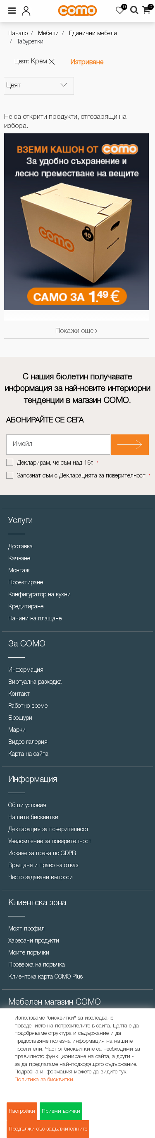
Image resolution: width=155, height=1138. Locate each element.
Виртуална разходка (35, 682)
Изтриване (87, 62)
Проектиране (25, 583)
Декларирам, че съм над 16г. (56, 463)
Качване (19, 559)
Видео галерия (28, 742)
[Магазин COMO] (77, 11)
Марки (17, 730)
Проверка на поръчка (36, 965)
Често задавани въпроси (40, 877)
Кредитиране (25, 607)
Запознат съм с (81, 476)
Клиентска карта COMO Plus (45, 977)
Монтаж (19, 571)
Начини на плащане (35, 619)
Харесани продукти (33, 941)
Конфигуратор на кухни (39, 595)
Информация (25, 670)
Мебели (48, 33)
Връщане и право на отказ (43, 865)
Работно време (28, 706)
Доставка (20, 547)
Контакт (19, 694)
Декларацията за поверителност (102, 476)
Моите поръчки (28, 953)
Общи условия (27, 805)
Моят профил (26, 929)
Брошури (20, 718)
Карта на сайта (28, 754)
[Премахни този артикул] (52, 62)
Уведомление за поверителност (49, 841)
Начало (18, 33)
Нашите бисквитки (33, 817)
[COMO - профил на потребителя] (29, 9)
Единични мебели (93, 33)
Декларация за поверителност (48, 829)
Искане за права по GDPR (42, 853)
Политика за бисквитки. (44, 1080)
